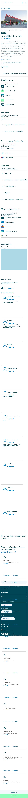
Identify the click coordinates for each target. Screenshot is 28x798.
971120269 (5, 710)
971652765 (5, 612)
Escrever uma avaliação (9, 292)
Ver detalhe (15, 575)
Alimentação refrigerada (13, 199)
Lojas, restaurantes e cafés (14, 125)
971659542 (5, 563)
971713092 (5, 587)
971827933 (5, 685)
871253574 (5, 661)
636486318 (5, 636)
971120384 (5, 734)
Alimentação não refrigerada (15, 180)
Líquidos (7, 173)
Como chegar (6, 575)
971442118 (5, 783)
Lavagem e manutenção (13, 131)
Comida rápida (10, 186)
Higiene (7, 193)
